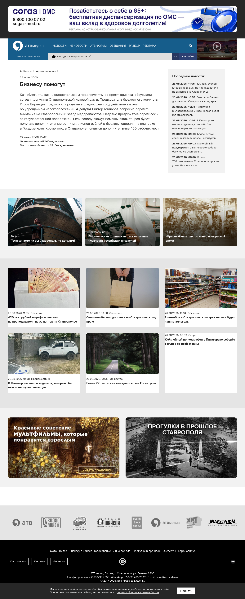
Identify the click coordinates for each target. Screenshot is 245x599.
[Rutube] (225, 561)
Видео (63, 551)
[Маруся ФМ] (222, 523)
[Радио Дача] (136, 523)
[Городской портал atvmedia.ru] (165, 523)
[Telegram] (191, 561)
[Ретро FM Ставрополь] (79, 523)
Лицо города (121, 551)
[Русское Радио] (51, 523)
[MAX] (208, 561)
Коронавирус (186, 551)
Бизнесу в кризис (80, 551)
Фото (53, 551)
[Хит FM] (194, 523)
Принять (186, 591)
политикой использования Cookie (138, 592)
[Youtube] (216, 561)
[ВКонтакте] (182, 561)
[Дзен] (233, 561)
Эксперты (169, 551)
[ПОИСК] (191, 45)
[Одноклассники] (199, 561)
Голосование (102, 551)
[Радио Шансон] (108, 523)
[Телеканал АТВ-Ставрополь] (22, 523)
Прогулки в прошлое (147, 551)
